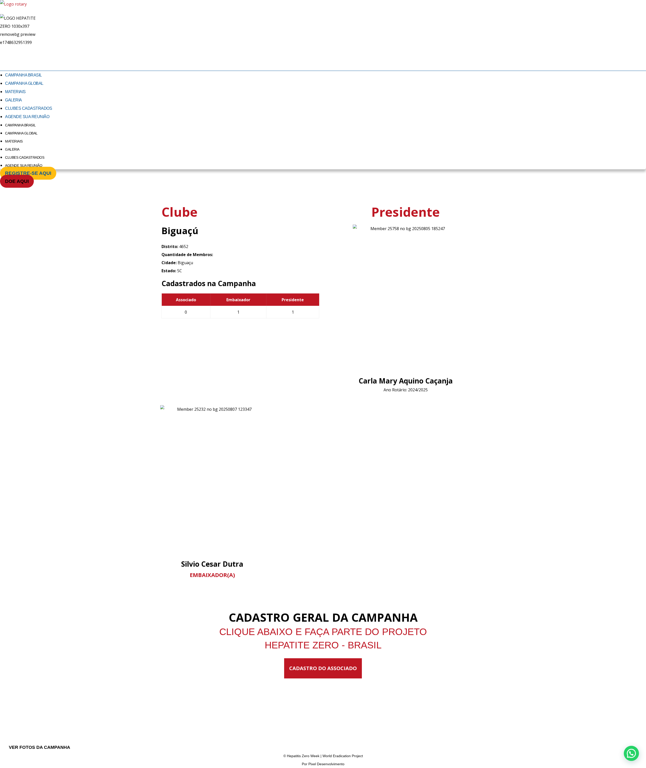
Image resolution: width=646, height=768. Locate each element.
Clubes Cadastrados (28, 108)
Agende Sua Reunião (27, 117)
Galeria (13, 100)
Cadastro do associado (323, 668)
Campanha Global (24, 83)
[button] (631, 753)
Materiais (15, 92)
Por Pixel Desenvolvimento (323, 764)
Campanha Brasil (23, 75)
